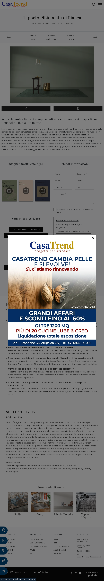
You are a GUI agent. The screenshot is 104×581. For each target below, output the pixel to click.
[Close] (93, 238)
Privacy (4, 579)
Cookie (12, 579)
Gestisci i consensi (27, 579)
